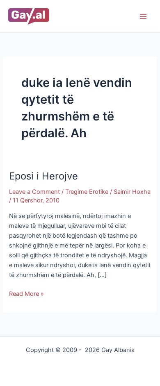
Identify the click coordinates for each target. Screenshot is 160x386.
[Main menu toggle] (143, 16)
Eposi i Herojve (43, 176)
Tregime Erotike (86, 191)
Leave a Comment (34, 191)
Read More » (26, 293)
